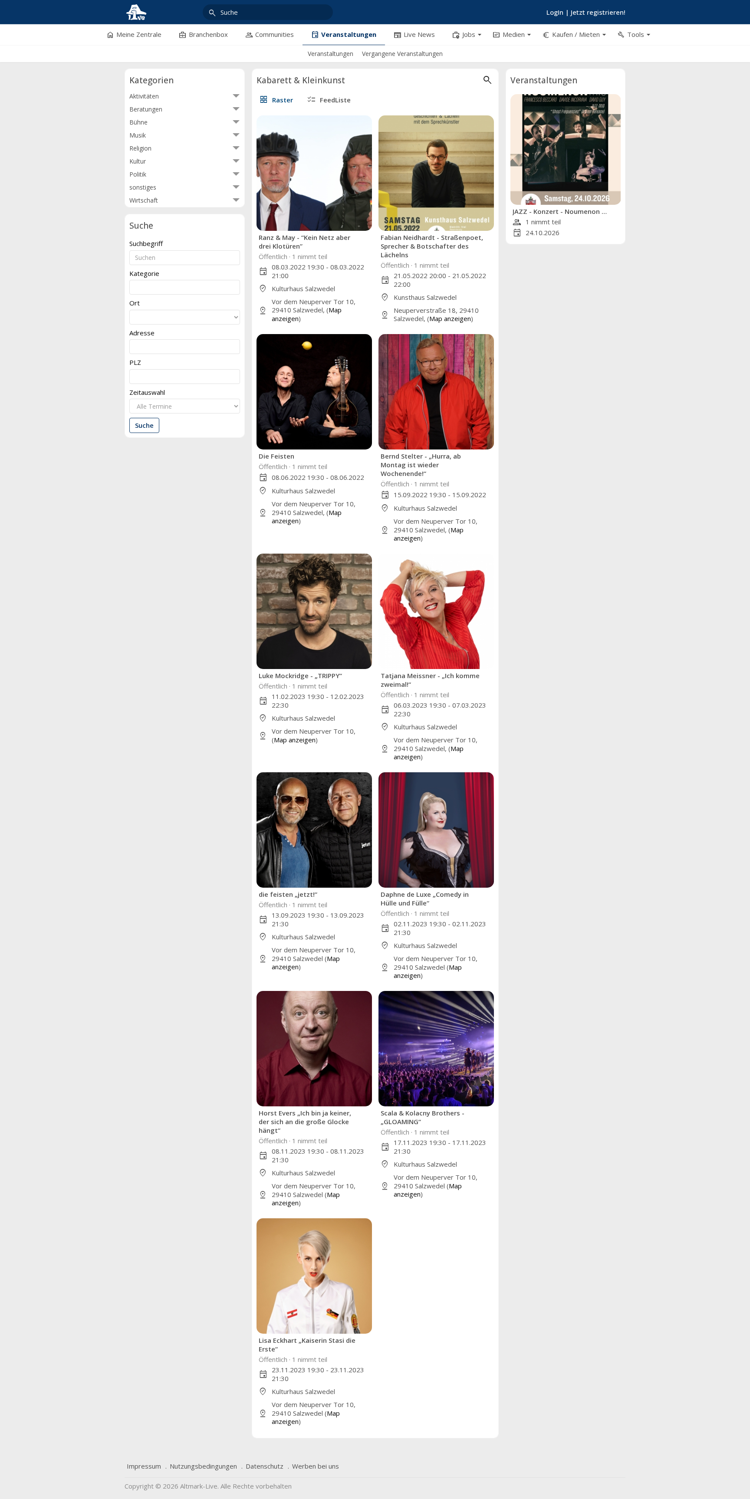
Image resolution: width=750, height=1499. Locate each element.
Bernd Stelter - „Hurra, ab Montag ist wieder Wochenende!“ (421, 465)
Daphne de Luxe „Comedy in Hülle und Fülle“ (425, 898)
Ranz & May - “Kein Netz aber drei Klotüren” (304, 241)
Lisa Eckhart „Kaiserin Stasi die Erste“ (307, 1344)
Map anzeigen (450, 318)
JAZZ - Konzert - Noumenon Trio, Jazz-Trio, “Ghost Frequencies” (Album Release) (561, 211)
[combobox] (184, 287)
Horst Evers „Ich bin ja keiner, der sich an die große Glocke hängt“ (305, 1122)
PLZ (135, 362)
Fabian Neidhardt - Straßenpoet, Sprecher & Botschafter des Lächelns (432, 246)
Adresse (142, 333)
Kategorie (144, 273)
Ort (134, 303)
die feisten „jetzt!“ (288, 894)
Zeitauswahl (147, 392)
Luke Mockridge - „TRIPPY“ (300, 675)
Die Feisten (276, 456)
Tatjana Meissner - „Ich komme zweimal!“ (430, 680)
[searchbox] (134, 286)
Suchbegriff (146, 243)
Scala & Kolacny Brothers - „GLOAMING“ (422, 1117)
